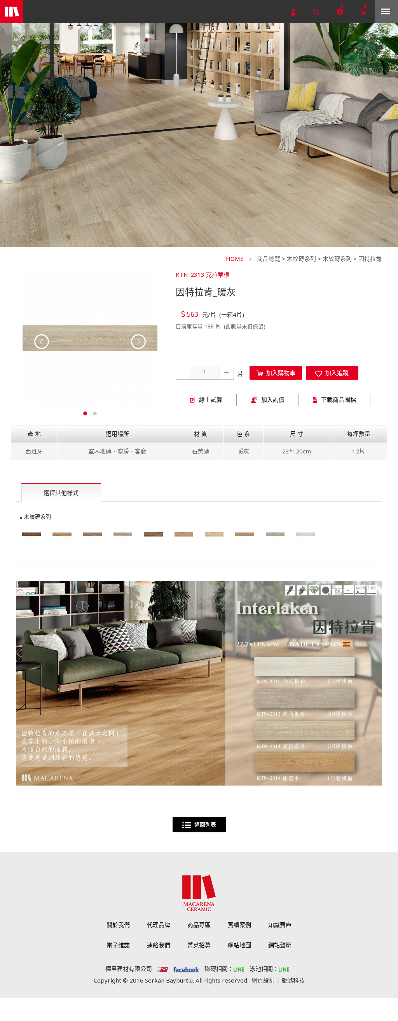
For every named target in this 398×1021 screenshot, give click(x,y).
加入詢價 (273, 399)
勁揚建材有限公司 (11, 11)
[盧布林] (31, 534)
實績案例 (239, 925)
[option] (90, 338)
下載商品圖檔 (338, 399)
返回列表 (203, 824)
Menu (386, 11)
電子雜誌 (118, 945)
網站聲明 (280, 945)
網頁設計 (263, 980)
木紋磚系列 (301, 258)
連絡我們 (158, 945)
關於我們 (118, 925)
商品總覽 (268, 258)
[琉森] (153, 534)
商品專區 (199, 925)
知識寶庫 (280, 925)
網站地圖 (239, 945)
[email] (162, 968)
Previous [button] (41, 341)
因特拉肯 (370, 258)
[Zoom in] (90, 338)
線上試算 (210, 399)
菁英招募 (199, 945)
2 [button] (95, 412)
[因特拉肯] (244, 534)
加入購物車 (279, 373)
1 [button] (85, 412)
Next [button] (138, 341)
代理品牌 (158, 925)
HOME (235, 258)
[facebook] (186, 968)
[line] (239, 968)
